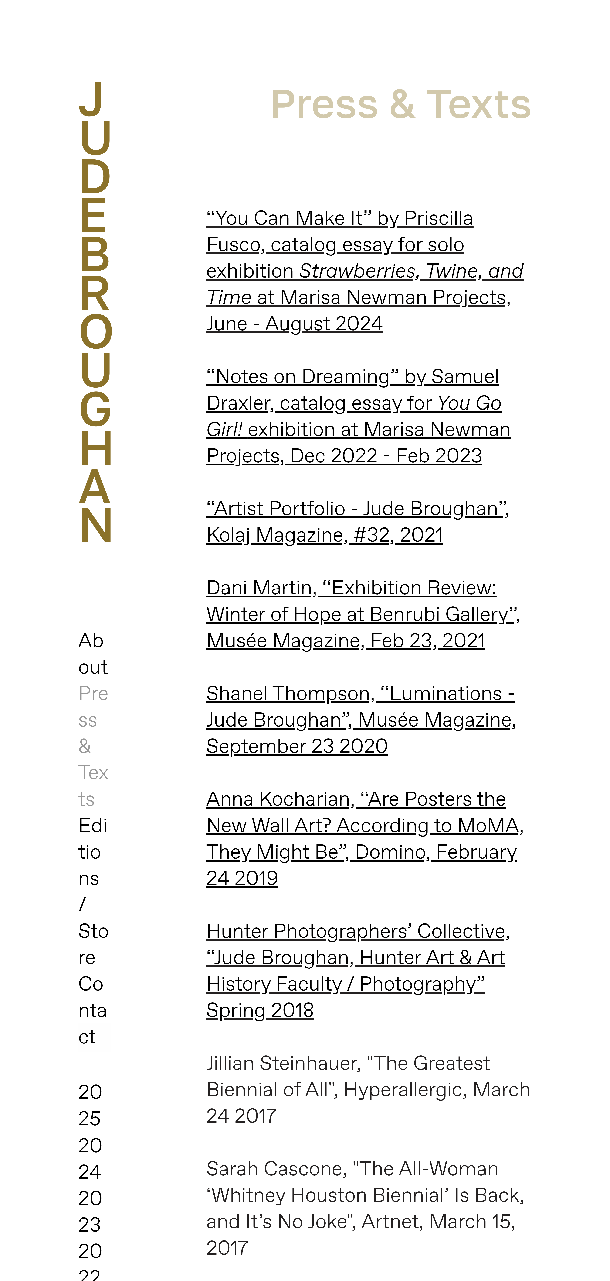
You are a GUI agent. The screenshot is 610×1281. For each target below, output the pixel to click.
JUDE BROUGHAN (96, 310)
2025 (90, 1106)
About (93, 655)
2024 (90, 1160)
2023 (90, 1213)
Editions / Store (93, 892)
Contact (92, 1011)
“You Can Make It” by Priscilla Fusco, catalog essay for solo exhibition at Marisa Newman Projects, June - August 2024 (365, 272)
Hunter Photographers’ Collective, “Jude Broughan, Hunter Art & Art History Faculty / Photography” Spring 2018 (358, 972)
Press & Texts (400, 102)
